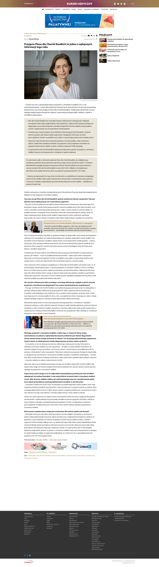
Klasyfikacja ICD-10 (74, 536)
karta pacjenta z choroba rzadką (86, 455)
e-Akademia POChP (119, 518)
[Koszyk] (124, 4)
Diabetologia (95, 526)
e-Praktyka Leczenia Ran (98, 545)
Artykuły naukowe (73, 530)
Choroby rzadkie (96, 522)
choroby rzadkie (31, 455)
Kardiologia (94, 534)
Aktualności (52, 452)
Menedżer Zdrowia (97, 518)
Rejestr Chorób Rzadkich (58, 455)
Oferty (25, 518)
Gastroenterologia (96, 536)
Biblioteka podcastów (97, 549)
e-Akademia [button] (104, 9)
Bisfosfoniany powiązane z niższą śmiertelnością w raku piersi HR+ (117, 45)
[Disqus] (60, 483)
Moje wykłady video (74, 524)
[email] (89, 36)
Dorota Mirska (34, 39)
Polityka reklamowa (29, 528)
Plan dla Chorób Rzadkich (44, 455)
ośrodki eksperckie (71, 455)
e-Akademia (50, 526)
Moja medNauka (73, 516)
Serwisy (49, 516)
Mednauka (49, 528)
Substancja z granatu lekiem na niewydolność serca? (117, 50)
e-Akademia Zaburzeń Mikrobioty (122, 516)
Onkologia (94, 528)
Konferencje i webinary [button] (91, 9)
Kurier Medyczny (96, 542)
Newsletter (27, 520)
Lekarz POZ (94, 520)
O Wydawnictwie (28, 516)
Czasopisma (50, 518)
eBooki (80, 9)
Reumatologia (95, 532)
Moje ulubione (73, 520)
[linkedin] (96, 36)
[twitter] (94, 36)
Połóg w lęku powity (113, 61)
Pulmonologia (95, 538)
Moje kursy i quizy (73, 526)
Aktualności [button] (49, 9)
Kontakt (26, 522)
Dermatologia (95, 524)
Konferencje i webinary (53, 524)
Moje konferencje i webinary (76, 522)
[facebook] (91, 36)
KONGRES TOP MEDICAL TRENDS (100, 516)
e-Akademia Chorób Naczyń (121, 520)
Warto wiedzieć (96, 547)
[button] (132, 4)
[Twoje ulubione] (121, 4)
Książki (73, 9)
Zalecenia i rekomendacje (98, 543)
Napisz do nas (27, 530)
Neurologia (94, 530)
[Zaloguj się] (114, 4)
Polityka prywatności (29, 526)
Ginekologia (95, 540)
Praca (25, 524)
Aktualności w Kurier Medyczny (38, 452)
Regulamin (27, 534)
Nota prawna (27, 532)
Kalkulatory (72, 532)
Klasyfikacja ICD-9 (73, 534)
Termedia (132, 563)
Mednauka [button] (113, 9)
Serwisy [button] (57, 9)
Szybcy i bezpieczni (113, 56)
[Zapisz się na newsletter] (118, 4)
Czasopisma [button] (66, 9)
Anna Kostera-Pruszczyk (30, 458)
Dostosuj (71, 518)
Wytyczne (71, 528)
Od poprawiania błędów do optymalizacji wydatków (120, 40)
